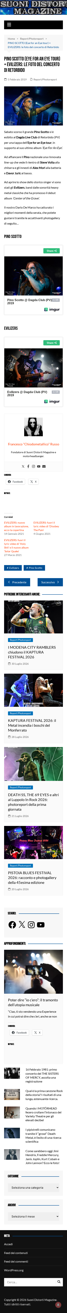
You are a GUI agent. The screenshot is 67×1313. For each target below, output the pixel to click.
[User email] (44, 466)
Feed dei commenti (16, 1261)
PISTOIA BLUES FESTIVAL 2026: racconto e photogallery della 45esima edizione (32, 877)
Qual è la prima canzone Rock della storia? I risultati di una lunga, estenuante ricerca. (44, 1094)
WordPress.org (13, 1270)
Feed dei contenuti (16, 1253)
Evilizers (14, 567)
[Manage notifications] (58, 1305)
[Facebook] (28, 466)
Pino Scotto (35, 567)
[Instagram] (33, 466)
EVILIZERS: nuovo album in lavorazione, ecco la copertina (16, 526)
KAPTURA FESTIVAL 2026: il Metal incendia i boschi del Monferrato (32, 725)
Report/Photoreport (45, 79)
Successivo (48, 582)
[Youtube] (38, 466)
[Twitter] (23, 466)
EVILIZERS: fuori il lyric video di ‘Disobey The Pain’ (46, 526)
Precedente (19, 582)
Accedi (8, 1244)
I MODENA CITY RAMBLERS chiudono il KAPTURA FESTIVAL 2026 (32, 652)
